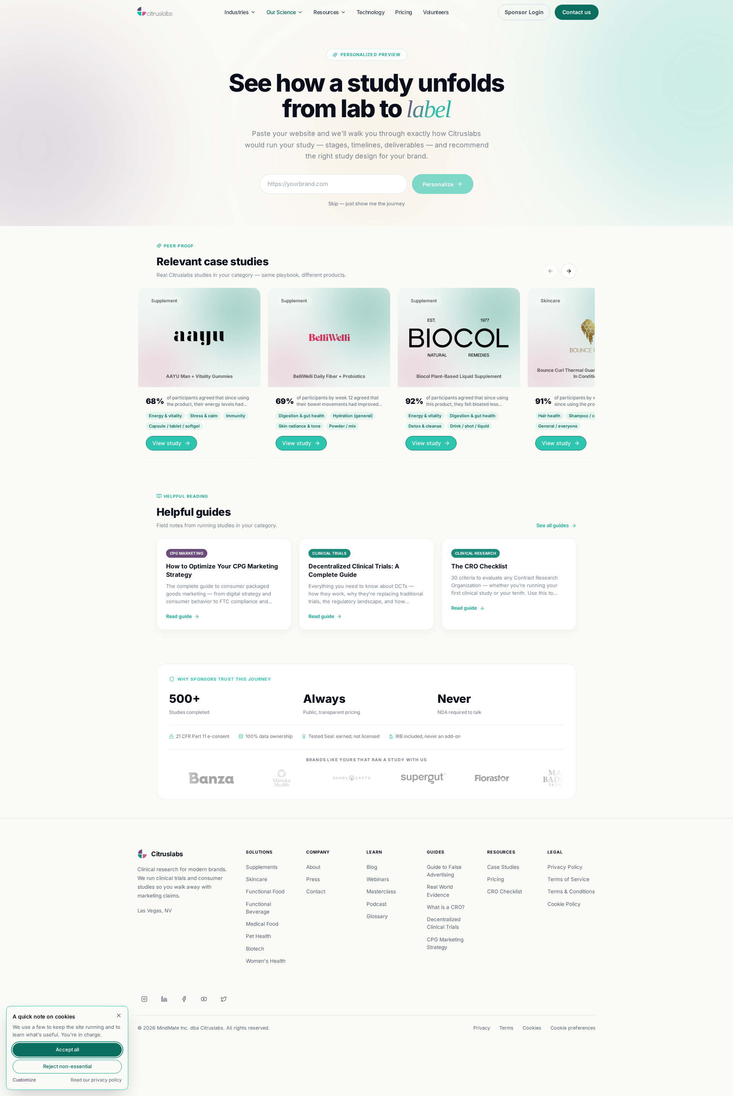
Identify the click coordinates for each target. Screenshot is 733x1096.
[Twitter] (224, 999)
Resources (326, 12)
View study (166, 443)
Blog (371, 867)
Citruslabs (167, 854)
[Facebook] (184, 999)
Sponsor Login (524, 12)
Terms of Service (568, 879)
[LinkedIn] (164, 999)
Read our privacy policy (96, 1080)
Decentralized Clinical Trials (443, 923)
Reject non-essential (67, 1066)
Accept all (67, 1049)
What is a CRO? (446, 907)
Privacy (481, 1028)
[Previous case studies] (550, 271)
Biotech (255, 949)
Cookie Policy (564, 904)
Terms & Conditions (571, 891)
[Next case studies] (568, 271)
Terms (506, 1028)
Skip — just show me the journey (366, 203)
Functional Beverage (258, 908)
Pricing (403, 12)
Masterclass (381, 891)
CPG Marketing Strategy (445, 943)
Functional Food (265, 891)
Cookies (532, 1028)
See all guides (552, 525)
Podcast (376, 904)
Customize (24, 1080)
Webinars (377, 879)
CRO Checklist (504, 891)
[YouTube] (204, 999)
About (313, 867)
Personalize (438, 184)
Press (313, 879)
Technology (371, 12)
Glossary (377, 916)
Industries (236, 12)
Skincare (256, 879)
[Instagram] (144, 999)
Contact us (576, 12)
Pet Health (258, 936)
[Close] (118, 1015)
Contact (315, 891)
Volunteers (436, 12)
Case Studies (503, 867)
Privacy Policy (565, 867)
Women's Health (266, 961)
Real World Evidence (440, 890)
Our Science (281, 12)
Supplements (262, 867)
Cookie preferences (573, 1028)
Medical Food (262, 924)
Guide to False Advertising (444, 871)
